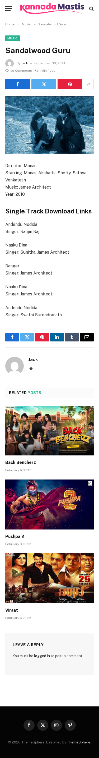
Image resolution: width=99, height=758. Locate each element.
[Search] (91, 9)
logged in (42, 656)
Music (12, 38)
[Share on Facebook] (17, 84)
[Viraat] (49, 578)
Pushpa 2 (14, 536)
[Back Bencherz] (49, 430)
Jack (24, 63)
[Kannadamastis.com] (52, 8)
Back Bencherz (20, 462)
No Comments (21, 70)
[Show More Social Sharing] (89, 84)
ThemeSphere (78, 742)
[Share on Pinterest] (70, 84)
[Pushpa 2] (49, 504)
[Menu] (8, 9)
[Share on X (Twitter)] (43, 84)
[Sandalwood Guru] (49, 125)
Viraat (11, 610)
